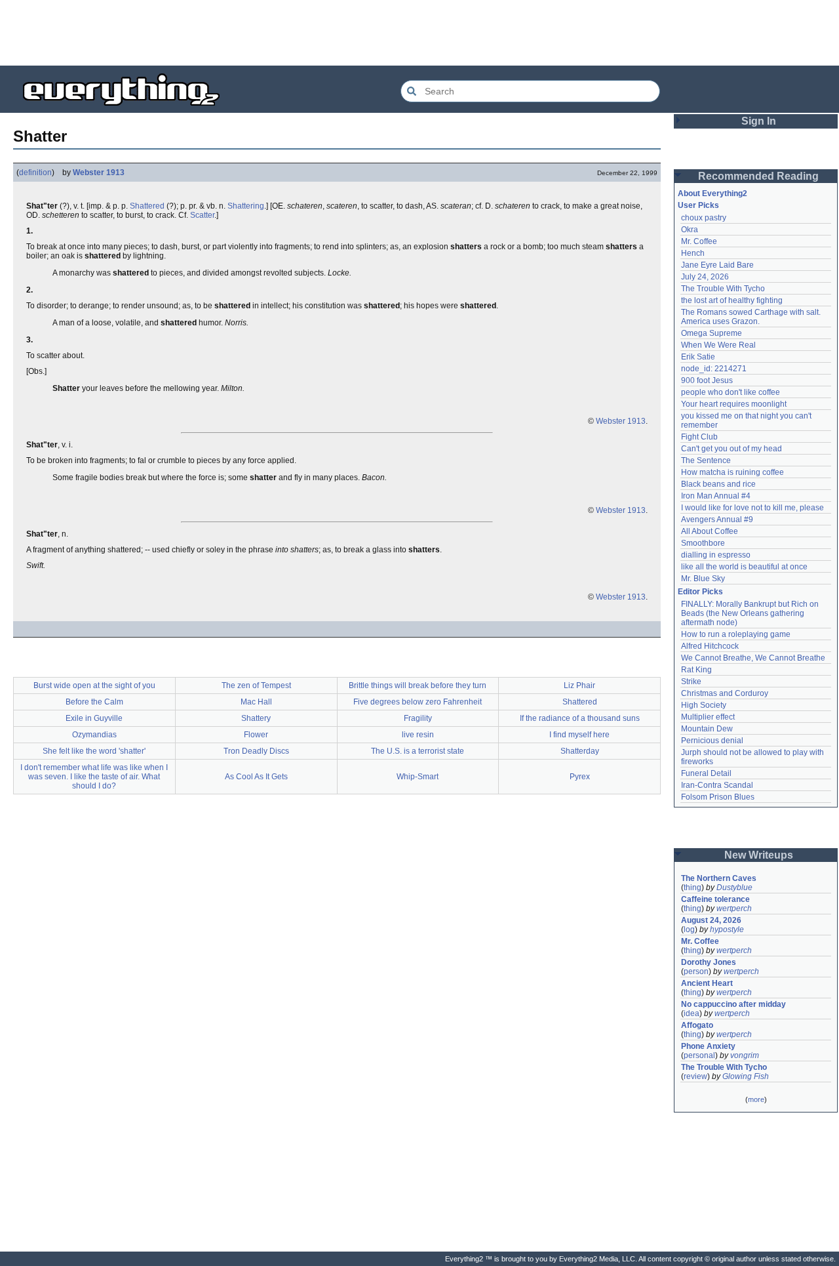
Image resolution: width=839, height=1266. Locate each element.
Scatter (202, 215)
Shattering (245, 206)
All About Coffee (709, 531)
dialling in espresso (716, 555)
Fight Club (699, 436)
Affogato (697, 1025)
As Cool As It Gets (256, 776)
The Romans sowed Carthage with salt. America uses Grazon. (751, 317)
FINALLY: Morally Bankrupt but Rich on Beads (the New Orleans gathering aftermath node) (751, 613)
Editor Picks (700, 591)
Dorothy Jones (708, 962)
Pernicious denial (712, 740)
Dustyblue (734, 887)
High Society (703, 705)
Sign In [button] (758, 121)
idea (691, 1013)
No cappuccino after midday (733, 1004)
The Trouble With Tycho (723, 288)
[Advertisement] (419, 32)
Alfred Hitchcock (710, 646)
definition (35, 172)
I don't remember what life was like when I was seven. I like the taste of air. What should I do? (94, 776)
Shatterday (579, 751)
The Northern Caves (718, 878)
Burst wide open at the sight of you (94, 685)
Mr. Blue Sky (703, 578)
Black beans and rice (718, 484)
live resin (418, 734)
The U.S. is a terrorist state (417, 751)
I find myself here (579, 734)
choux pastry (703, 217)
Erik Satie (698, 356)
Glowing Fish (745, 1076)
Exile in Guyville (94, 718)
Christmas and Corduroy (724, 693)
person (696, 971)
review (695, 1076)
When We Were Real (718, 345)
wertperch (734, 908)
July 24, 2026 (705, 276)
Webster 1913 (99, 172)
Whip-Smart (418, 776)
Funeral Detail (706, 773)
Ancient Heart (707, 983)
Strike (691, 681)
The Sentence (706, 460)
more (756, 1099)
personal (699, 1055)
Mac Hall (256, 701)
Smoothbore (703, 543)
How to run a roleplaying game (735, 634)
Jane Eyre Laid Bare (717, 265)
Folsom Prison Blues (717, 797)
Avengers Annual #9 (717, 519)
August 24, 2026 (711, 920)
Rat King (696, 669)
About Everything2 (712, 193)
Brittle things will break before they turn (417, 685)
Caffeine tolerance (715, 899)
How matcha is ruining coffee (732, 472)
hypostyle (727, 929)
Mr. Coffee (699, 241)
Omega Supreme (711, 333)
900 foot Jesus (707, 380)
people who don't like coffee (730, 392)
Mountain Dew (707, 728)
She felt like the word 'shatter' (94, 751)
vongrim (744, 1055)
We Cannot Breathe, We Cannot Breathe (753, 658)
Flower (256, 734)
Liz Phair (579, 685)
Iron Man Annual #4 (716, 495)
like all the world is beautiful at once (744, 566)
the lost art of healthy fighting (732, 300)
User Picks (698, 205)
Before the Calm (94, 701)
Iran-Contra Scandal (717, 785)
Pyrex (580, 776)
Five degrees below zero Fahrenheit (417, 701)
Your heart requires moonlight (734, 404)
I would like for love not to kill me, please (752, 507)
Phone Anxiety (708, 1046)
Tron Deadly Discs (256, 751)
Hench (693, 253)
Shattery (256, 718)
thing (692, 887)
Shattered (147, 206)
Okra (689, 229)
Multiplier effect (708, 717)
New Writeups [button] (758, 855)
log (689, 929)
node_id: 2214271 (714, 368)
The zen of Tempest (256, 685)
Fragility (418, 718)
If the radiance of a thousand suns (580, 718)
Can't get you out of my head (731, 448)
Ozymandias (94, 734)
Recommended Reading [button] (758, 176)
